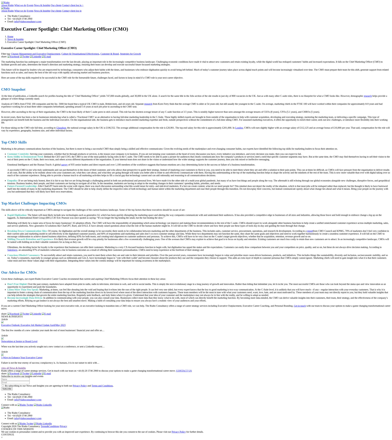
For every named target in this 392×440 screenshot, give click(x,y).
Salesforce (12, 250)
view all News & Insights (13, 368)
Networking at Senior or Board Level (19, 341)
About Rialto (7, 5)
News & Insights (42, 5)
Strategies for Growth (130, 54)
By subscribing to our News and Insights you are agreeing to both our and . (58, 385)
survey (64, 164)
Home (10, 36)
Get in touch (300, 306)
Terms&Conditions (50, 426)
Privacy (63, 426)
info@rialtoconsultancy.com (27, 21)
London (239, 127)
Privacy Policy (80, 385)
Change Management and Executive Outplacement (35, 54)
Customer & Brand (109, 54)
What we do (20, 5)
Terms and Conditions (102, 385)
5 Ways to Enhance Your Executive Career (21, 357)
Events (30, 5)
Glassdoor (61, 127)
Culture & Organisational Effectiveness (80, 54)
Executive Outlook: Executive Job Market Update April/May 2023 (33, 325)
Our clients (56, 5)
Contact (66, 5)
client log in (76, 5)
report (310, 231)
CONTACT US (184, 370)
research (368, 96)
